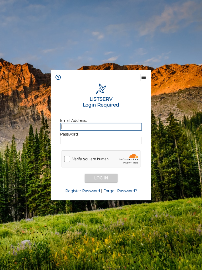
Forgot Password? (120, 191)
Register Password (82, 191)
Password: (69, 134)
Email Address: (73, 120)
